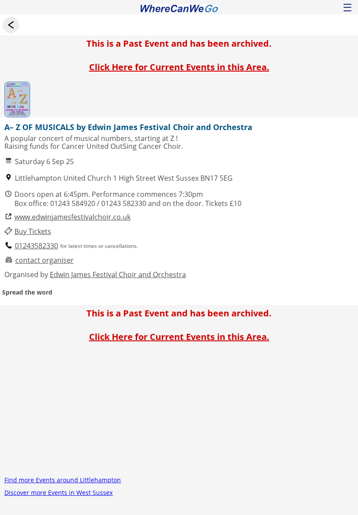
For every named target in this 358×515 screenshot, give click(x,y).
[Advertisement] (179, 412)
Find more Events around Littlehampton (62, 480)
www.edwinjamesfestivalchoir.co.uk (72, 217)
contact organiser (44, 260)
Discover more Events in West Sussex (58, 492)
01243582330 (36, 246)
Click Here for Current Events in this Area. (179, 67)
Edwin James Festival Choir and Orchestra (118, 274)
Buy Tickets (32, 231)
